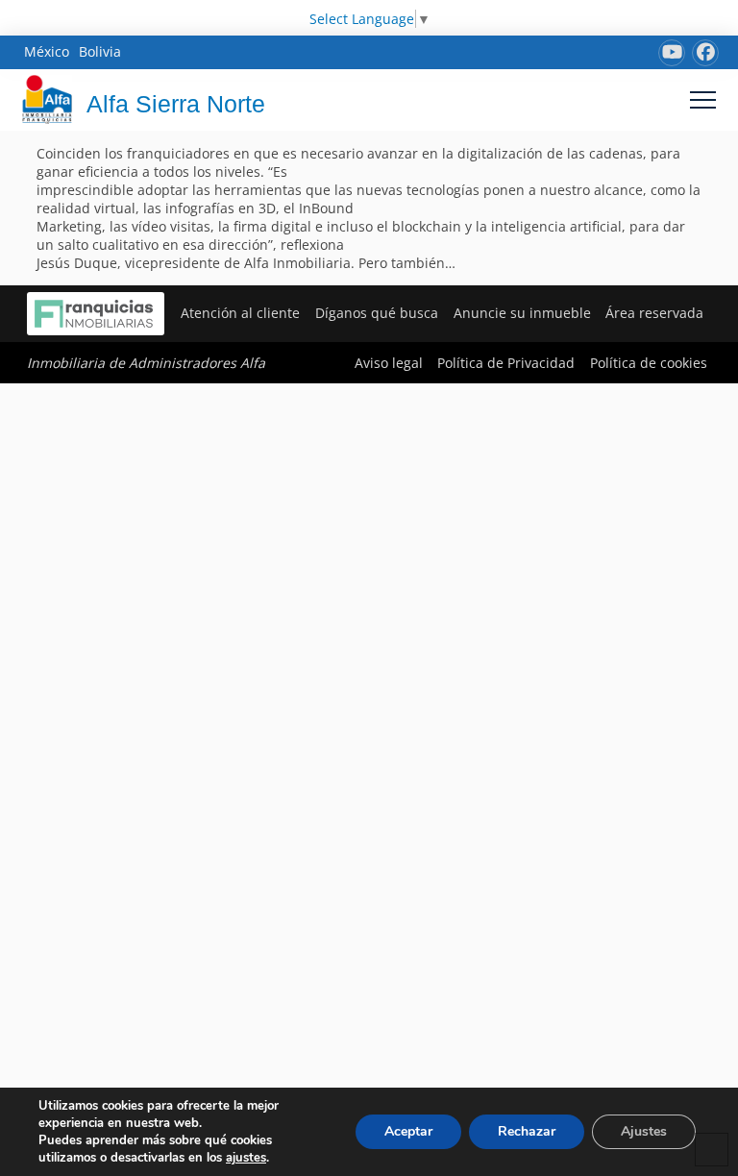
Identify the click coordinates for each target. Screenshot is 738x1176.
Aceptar (408, 1131)
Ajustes (644, 1131)
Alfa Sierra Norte (175, 103)
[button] (703, 99)
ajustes (246, 1157)
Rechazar (526, 1131)
